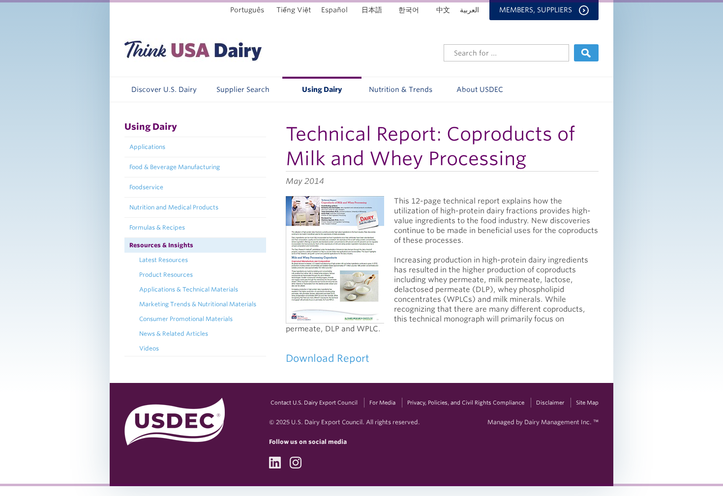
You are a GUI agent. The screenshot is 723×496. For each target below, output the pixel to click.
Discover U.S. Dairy (164, 89)
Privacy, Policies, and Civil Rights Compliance (465, 402)
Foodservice (146, 187)
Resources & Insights (161, 245)
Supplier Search (243, 89)
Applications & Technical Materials (188, 289)
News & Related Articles (173, 333)
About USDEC (479, 89)
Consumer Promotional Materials (186, 318)
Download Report (327, 358)
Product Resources (166, 274)
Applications (147, 146)
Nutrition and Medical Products (173, 207)
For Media (382, 402)
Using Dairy (322, 89)
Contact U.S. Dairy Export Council (314, 402)
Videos (149, 348)
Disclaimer (550, 402)
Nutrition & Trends (400, 89)
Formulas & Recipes (157, 227)
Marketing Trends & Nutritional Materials (197, 304)
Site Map (587, 402)
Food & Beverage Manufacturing (174, 167)
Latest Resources (163, 259)
